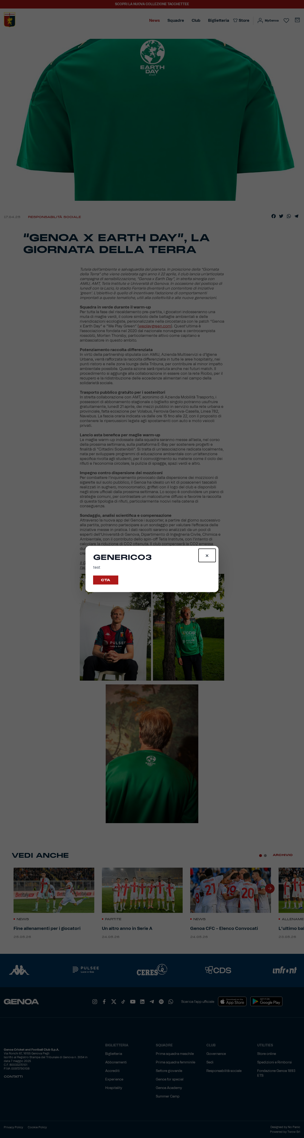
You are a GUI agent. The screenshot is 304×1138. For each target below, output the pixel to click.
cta (105, 580)
